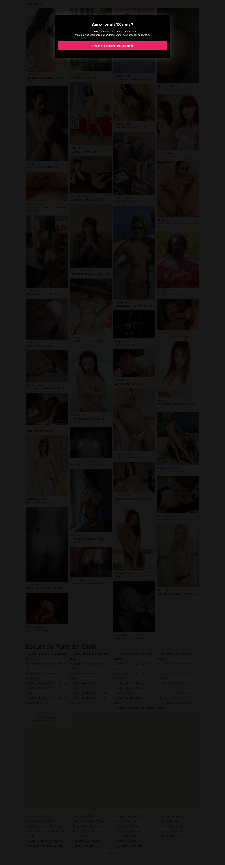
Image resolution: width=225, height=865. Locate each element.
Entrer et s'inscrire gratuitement (112, 45)
